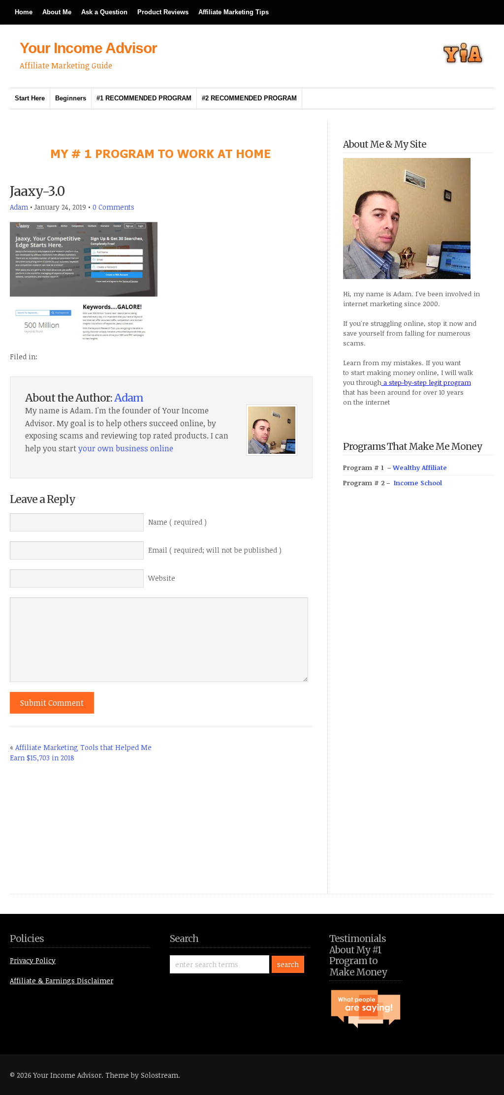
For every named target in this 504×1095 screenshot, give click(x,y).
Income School (418, 482)
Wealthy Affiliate (420, 467)
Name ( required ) (177, 522)
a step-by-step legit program (426, 382)
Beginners (70, 98)
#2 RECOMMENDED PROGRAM (249, 98)
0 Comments (113, 207)
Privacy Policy (33, 960)
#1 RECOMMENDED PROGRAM (143, 98)
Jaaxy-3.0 (37, 191)
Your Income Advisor (88, 48)
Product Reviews (163, 12)
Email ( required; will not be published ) (215, 550)
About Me (56, 12)
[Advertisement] (417, 701)
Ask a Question (104, 12)
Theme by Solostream (141, 1075)
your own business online (125, 448)
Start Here (30, 98)
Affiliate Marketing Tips (233, 12)
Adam (19, 207)
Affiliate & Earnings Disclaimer (61, 980)
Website (161, 578)
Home (23, 12)
